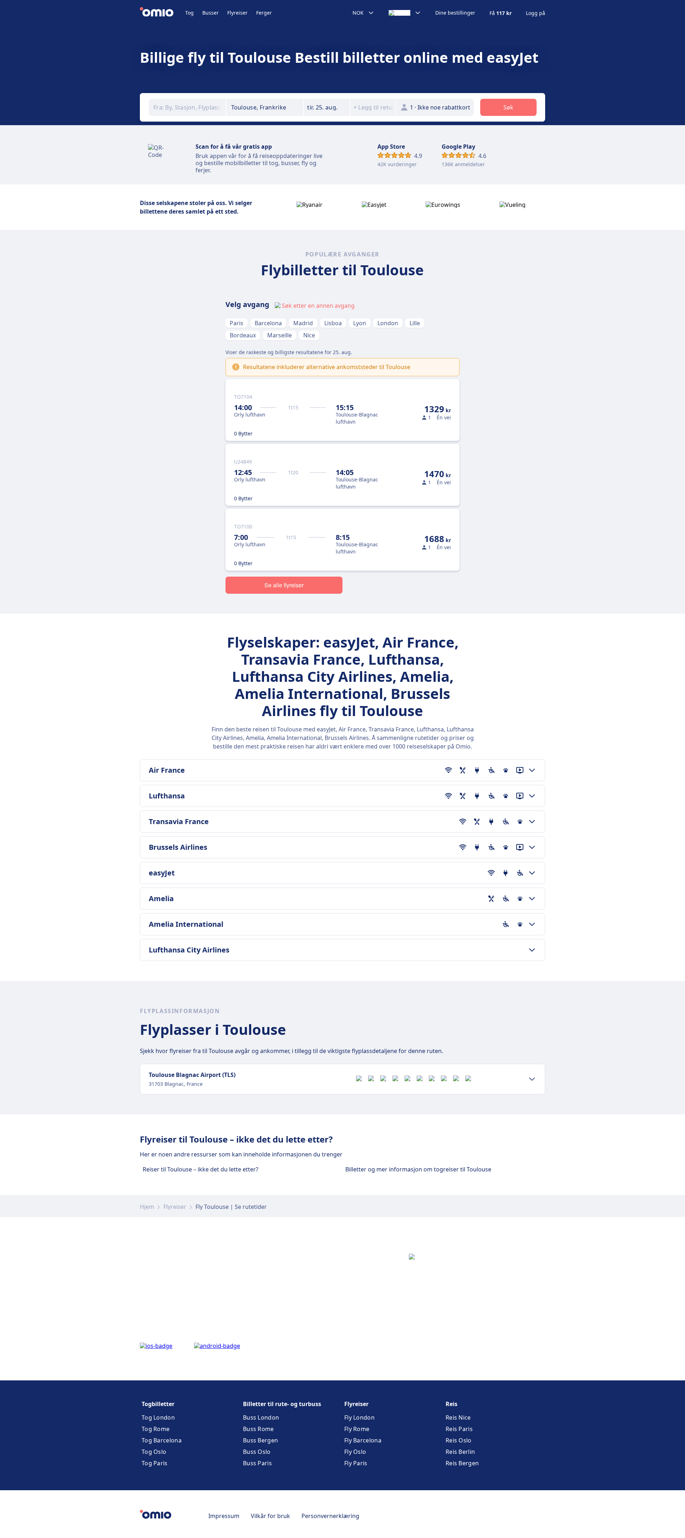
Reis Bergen (462, 1463)
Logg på (535, 13)
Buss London (261, 1417)
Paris (236, 323)
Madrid (303, 323)
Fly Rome (356, 1429)
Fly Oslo (355, 1452)
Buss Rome (258, 1429)
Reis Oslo (459, 1440)
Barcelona (268, 323)
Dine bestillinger (455, 13)
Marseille (279, 335)
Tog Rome (155, 1429)
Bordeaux (243, 335)
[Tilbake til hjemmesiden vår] (162, 13)
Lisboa (333, 323)
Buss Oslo (257, 1452)
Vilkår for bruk (270, 1516)
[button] (327, 107)
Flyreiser (237, 12)
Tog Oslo (154, 1452)
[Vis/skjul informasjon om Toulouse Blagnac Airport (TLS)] (532, 1079)
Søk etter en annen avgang (318, 306)
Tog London (158, 1417)
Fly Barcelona (362, 1440)
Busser (210, 12)
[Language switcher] (405, 13)
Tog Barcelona (162, 1440)
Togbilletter (158, 1404)
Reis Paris (459, 1429)
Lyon (359, 323)
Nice (309, 335)
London (387, 323)
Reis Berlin (460, 1452)
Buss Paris (257, 1463)
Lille (415, 323)
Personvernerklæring (330, 1516)
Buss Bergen (260, 1440)
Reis (451, 1404)
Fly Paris (355, 1463)
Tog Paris (155, 1463)
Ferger (264, 12)
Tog (189, 12)
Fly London (359, 1417)
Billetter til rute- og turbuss (282, 1404)
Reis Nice (458, 1417)
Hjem (147, 1207)
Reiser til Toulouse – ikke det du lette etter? (200, 1169)
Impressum (223, 1516)
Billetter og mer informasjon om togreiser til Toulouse (418, 1169)
